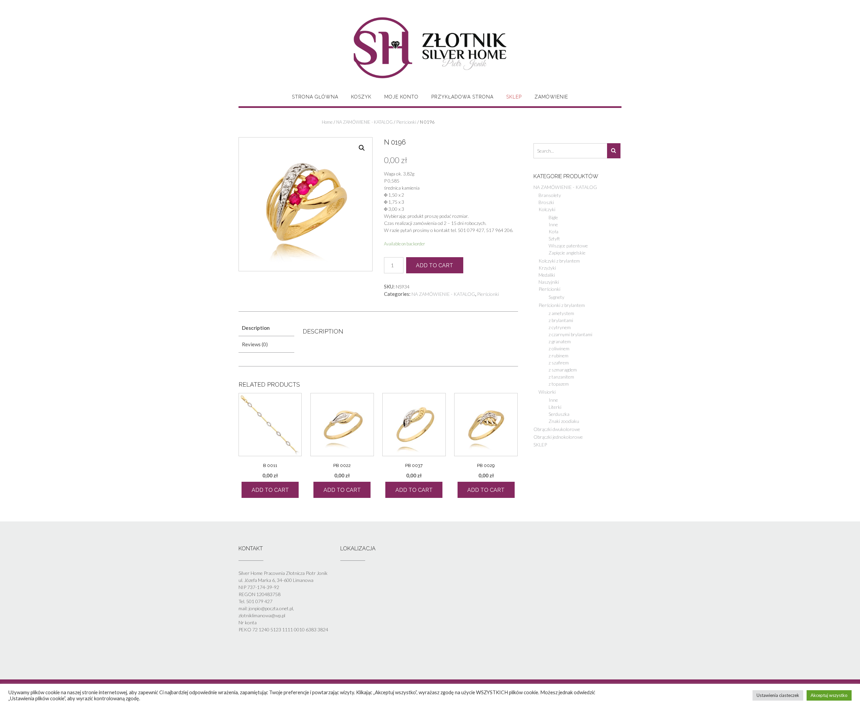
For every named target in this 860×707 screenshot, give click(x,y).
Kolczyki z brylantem (559, 261)
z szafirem (559, 362)
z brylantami (561, 320)
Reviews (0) (255, 344)
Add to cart (434, 265)
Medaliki (547, 275)
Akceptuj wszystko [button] (829, 695)
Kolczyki (547, 209)
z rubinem (558, 355)
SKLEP (514, 97)
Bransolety (550, 195)
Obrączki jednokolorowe (558, 437)
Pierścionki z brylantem (562, 305)
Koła (553, 231)
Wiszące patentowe (568, 245)
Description (256, 328)
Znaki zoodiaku (564, 421)
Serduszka (559, 414)
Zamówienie (551, 97)
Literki (555, 407)
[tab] (266, 328)
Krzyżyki (547, 268)
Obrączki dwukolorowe (556, 429)
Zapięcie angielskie (567, 253)
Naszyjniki (549, 282)
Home (327, 122)
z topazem (559, 384)
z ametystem (561, 313)
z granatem (560, 341)
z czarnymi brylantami (570, 334)
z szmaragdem (563, 369)
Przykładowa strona (462, 97)
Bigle (553, 217)
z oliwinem (559, 348)
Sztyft (554, 238)
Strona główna (315, 97)
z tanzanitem (561, 377)
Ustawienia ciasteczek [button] (778, 695)
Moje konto (401, 97)
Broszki (546, 202)
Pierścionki (406, 122)
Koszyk (361, 97)
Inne (553, 224)
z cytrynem (560, 327)
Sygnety (556, 297)
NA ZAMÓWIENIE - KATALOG (364, 122)
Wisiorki (547, 392)
